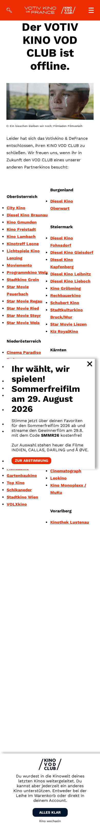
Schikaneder (19, 489)
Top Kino (16, 482)
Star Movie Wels (23, 322)
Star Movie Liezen (68, 324)
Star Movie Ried (23, 308)
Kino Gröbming (65, 288)
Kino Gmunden (22, 222)
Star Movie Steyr (24, 315)
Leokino (58, 478)
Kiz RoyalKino (64, 331)
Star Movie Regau (24, 301)
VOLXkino (17, 504)
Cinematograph (65, 470)
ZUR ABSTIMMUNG (31, 461)
